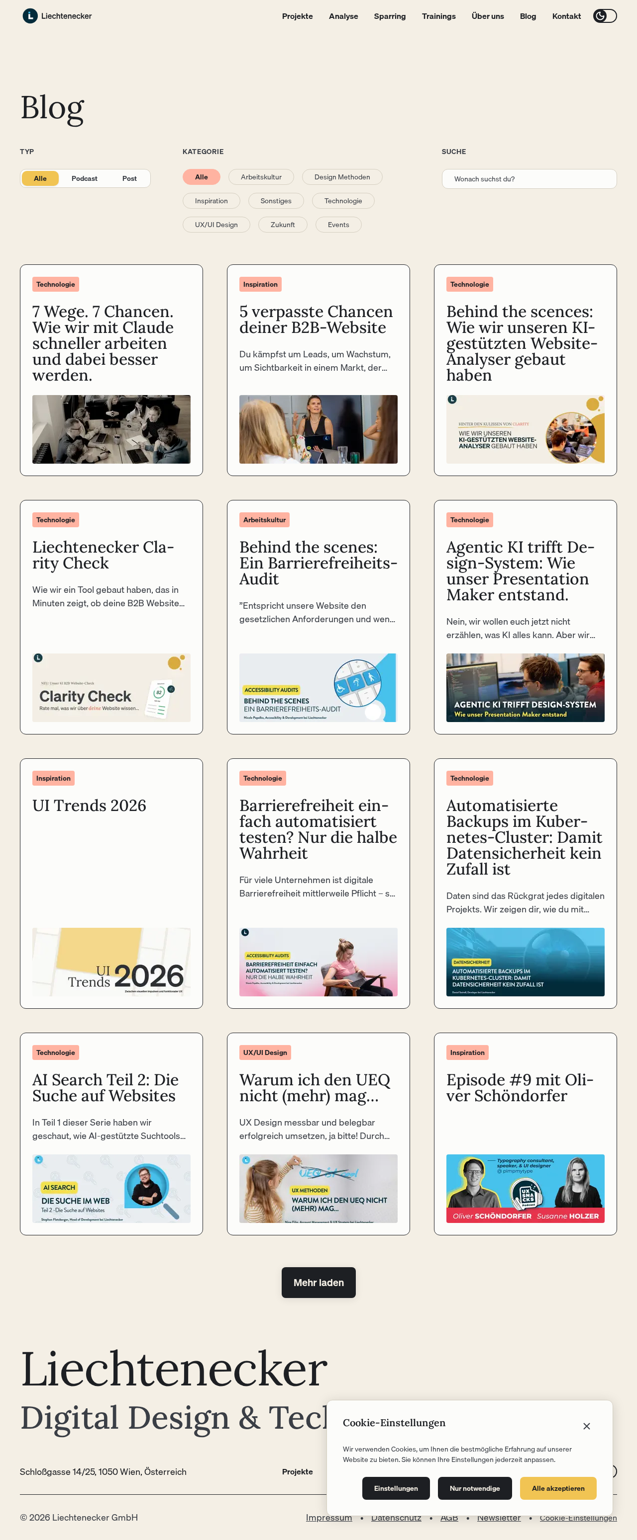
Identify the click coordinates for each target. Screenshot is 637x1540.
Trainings (439, 15)
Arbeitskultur (261, 176)
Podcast (85, 178)
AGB (449, 1517)
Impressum (329, 1517)
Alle (40, 178)
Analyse (343, 15)
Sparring (390, 15)
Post (129, 178)
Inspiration (211, 200)
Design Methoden (342, 176)
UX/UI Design (216, 224)
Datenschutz (396, 1517)
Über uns (488, 15)
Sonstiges (276, 200)
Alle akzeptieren (558, 1488)
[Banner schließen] (587, 1426)
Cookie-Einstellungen (578, 1517)
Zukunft (283, 224)
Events (338, 224)
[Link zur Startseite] (57, 16)
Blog (528, 15)
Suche (454, 151)
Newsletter (499, 1517)
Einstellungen (396, 1488)
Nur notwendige (475, 1488)
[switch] (605, 16)
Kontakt (566, 15)
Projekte (297, 15)
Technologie (343, 200)
